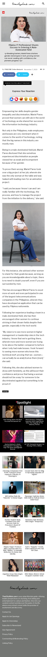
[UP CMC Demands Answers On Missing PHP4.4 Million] (34, 436)
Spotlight (5, 391)
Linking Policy (7, 643)
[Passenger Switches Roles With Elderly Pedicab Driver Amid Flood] (34, 487)
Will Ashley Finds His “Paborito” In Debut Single (12, 497)
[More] (32, 74)
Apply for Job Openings (10, 616)
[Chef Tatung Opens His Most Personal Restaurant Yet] (12, 412)
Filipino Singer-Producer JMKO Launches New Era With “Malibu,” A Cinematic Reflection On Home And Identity (12, 550)
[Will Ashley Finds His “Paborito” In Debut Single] (12, 487)
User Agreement (8, 630)
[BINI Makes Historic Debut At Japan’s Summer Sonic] (34, 565)
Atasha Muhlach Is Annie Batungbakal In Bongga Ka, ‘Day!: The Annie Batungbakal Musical (12, 446)
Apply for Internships (10, 621)
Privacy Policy (7, 634)
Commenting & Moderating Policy (15, 639)
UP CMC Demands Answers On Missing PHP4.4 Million (34, 445)
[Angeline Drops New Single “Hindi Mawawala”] (12, 565)
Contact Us (6, 612)
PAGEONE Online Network (14, 69)
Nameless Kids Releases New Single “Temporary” (34, 521)
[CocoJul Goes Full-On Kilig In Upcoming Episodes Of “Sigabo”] (34, 462)
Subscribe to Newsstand (11, 625)
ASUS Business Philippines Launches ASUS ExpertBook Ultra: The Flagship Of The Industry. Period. (34, 422)
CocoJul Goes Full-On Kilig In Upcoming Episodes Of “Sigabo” (34, 472)
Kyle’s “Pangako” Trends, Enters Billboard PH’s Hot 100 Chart (34, 548)
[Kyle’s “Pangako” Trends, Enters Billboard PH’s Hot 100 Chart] (34, 538)
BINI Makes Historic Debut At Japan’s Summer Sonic (34, 575)
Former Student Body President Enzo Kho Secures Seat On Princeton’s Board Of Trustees (12, 523)
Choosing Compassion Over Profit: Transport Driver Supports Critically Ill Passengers (13, 473)
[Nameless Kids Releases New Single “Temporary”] (34, 511)
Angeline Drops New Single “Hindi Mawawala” (13, 575)
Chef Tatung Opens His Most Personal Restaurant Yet (12, 420)
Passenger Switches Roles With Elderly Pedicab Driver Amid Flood (34, 498)
